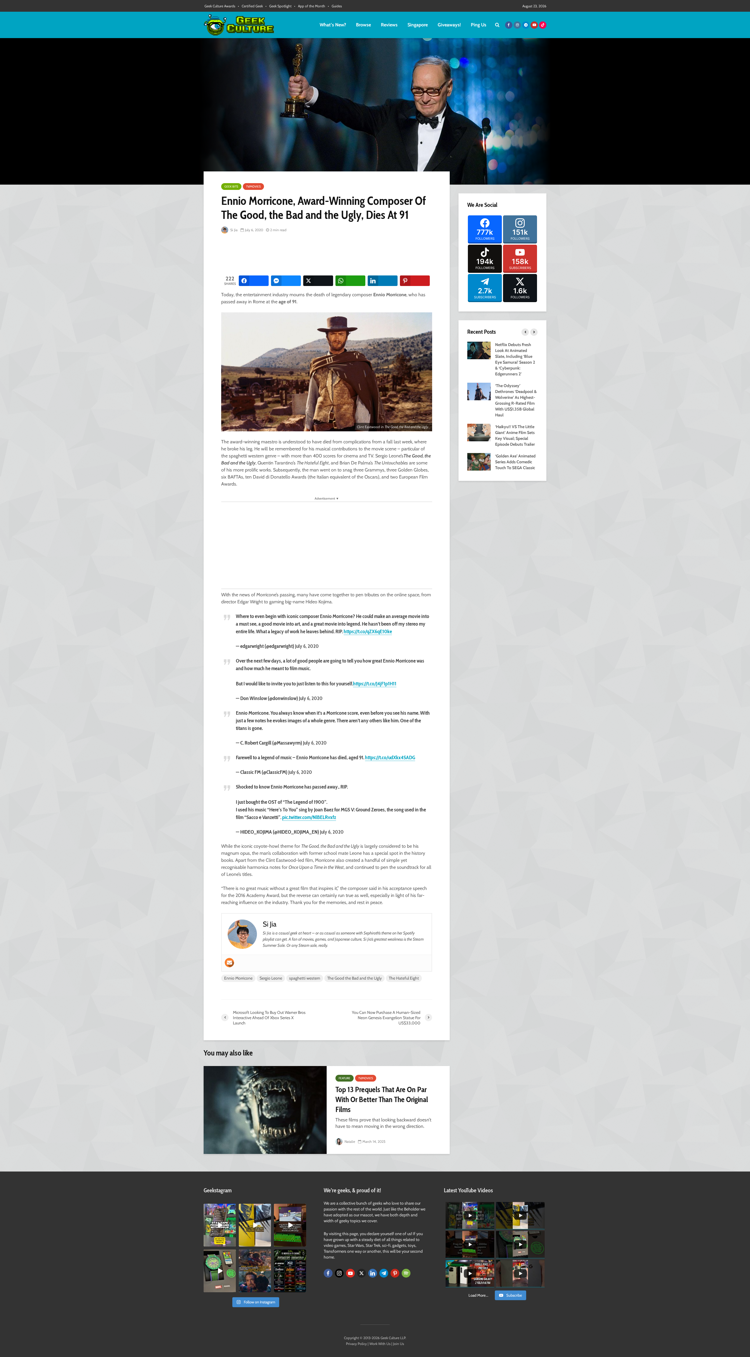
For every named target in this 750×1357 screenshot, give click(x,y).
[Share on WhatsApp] (350, 280)
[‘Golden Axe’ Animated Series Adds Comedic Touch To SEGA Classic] (479, 461)
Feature (344, 1078)
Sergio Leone (271, 978)
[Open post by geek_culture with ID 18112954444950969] (220, 1225)
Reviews (389, 25)
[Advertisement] (327, 255)
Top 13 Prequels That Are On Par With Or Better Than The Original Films (381, 1099)
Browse (363, 25)
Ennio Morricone (238, 978)
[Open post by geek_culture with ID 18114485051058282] (220, 1270)
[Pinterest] (395, 1273)
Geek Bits (231, 186)
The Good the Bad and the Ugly (354, 978)
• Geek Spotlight (278, 6)
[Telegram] (383, 1273)
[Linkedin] (372, 1273)
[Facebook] (328, 1273)
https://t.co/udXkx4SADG (390, 757)
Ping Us (478, 25)
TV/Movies (253, 186)
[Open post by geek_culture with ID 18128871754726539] (255, 1225)
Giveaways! (449, 25)
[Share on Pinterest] (415, 280)
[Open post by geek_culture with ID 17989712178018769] (255, 1270)
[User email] (229, 962)
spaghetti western (304, 978)
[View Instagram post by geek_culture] (232, 1243)
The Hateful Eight (404, 978)
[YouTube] (350, 1273)
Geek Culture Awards (219, 6)
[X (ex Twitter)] (361, 1273)
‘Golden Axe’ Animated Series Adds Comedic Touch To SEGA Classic (515, 461)
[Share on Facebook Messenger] (286, 280)
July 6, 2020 (307, 646)
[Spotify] (406, 1273)
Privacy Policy (356, 1343)
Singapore (418, 25)
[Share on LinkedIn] (383, 280)
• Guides (335, 6)
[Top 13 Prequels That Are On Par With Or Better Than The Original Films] (265, 1110)
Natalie (349, 1141)
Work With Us (380, 1343)
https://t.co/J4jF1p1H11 (374, 683)
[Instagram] (339, 1273)
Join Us (398, 1343)
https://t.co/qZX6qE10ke (368, 631)
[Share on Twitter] (318, 280)
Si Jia (233, 230)
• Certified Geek (250, 6)
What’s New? (333, 25)
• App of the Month (309, 6)
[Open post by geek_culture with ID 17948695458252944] (290, 1270)
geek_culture (219, 1208)
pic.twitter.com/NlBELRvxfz (309, 817)
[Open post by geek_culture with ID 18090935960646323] (290, 1225)
